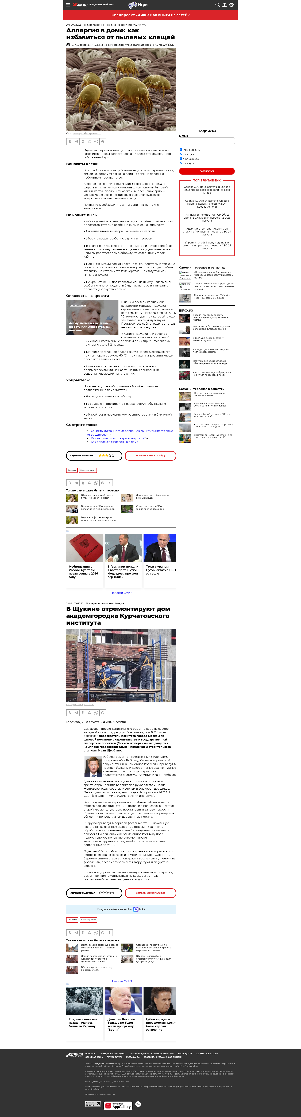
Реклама (90, 1054)
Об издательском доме (112, 1054)
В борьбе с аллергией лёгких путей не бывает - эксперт (97, 496)
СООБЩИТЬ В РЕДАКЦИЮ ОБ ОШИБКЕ (163, 1057)
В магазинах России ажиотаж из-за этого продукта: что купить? (213, 436)
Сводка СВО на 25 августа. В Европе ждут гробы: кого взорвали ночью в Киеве (207, 189)
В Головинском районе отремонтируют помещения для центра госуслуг (153, 959)
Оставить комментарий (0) (150, 456)
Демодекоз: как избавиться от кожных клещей (152, 496)
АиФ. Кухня (189, 163)
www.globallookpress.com (87, 133)
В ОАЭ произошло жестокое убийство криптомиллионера (210, 405)
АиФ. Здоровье (191, 159)
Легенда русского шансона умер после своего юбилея (211, 350)
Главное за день (191, 150)
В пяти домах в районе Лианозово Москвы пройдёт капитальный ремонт (99, 948)
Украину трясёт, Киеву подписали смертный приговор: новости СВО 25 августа (207, 245)
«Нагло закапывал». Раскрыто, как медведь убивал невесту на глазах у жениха (213, 275)
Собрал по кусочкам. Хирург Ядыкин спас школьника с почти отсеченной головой (214, 286)
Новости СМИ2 (121, 593)
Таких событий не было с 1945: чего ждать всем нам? (213, 415)
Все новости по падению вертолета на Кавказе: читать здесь (213, 426)
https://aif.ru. (95, 1089)
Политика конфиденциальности (100, 1094)
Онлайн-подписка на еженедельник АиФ (151, 1054)
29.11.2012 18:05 (73, 25)
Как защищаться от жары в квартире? (118, 438)
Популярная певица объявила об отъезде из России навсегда (210, 362)
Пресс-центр (185, 1054)
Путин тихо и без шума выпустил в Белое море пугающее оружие (211, 327)
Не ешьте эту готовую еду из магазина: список (209, 394)
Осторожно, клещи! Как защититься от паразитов (150, 507)
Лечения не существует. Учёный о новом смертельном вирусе (212, 296)
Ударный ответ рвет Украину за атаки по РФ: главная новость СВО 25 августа (207, 231)
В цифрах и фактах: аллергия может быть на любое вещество (98, 518)
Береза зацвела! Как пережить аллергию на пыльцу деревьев (97, 507)
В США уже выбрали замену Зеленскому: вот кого (208, 339)
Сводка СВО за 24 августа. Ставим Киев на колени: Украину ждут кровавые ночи (207, 203)
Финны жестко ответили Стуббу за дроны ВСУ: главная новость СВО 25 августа (207, 217)
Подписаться (207, 171)
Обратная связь (94, 1057)
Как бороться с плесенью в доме (114, 442)
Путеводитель (114, 1057)
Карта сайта (133, 1057)
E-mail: (183, 135)
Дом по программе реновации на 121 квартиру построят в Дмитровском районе (99, 959)
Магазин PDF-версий (207, 1054)
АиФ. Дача (188, 154)
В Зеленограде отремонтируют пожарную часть (98, 968)
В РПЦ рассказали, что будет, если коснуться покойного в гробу (212, 373)
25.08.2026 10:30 (74, 603)
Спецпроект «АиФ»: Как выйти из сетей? (150, 15)
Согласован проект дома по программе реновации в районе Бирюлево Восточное (153, 948)
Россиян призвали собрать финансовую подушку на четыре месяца (210, 317)
